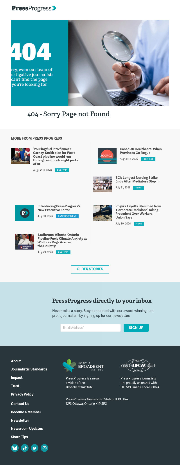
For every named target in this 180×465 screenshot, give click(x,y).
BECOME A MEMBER (152, 9)
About (16, 361)
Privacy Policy (22, 394)
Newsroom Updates (27, 429)
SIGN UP (136, 327)
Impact (17, 378)
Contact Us (20, 404)
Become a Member (26, 412)
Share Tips (19, 437)
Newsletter (20, 420)
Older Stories (90, 269)
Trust (15, 386)
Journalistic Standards (29, 369)
